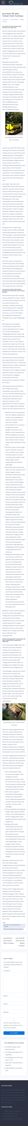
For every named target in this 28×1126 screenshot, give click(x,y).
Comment (7, 971)
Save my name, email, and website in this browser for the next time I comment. (13, 1025)
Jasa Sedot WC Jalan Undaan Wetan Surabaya (9, 940)
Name (6, 996)
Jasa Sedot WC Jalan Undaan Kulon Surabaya (12, 925)
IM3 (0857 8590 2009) (11, 1114)
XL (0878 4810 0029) (10, 1116)
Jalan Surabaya (14, 19)
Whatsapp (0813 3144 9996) (13, 1119)
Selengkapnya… (9, 1102)
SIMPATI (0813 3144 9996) (12, 1111)
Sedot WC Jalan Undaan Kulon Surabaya (13, 929)
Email (6, 1004)
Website (6, 1012)
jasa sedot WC (13, 313)
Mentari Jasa (5, 19)
